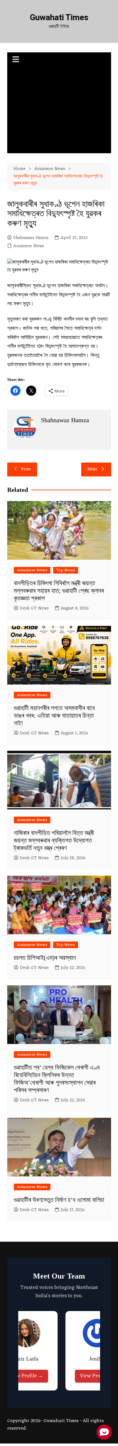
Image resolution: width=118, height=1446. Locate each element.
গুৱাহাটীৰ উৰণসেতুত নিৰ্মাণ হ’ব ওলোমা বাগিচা (59, 1199)
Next (92, 469)
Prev (26, 469)
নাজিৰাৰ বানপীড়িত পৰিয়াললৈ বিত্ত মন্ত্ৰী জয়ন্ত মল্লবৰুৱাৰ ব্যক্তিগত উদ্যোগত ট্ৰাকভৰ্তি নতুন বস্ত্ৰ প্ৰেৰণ (54, 840)
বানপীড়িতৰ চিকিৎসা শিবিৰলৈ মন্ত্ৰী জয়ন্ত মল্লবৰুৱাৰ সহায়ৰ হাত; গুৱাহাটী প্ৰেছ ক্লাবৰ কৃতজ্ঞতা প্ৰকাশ (59, 591)
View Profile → (26, 1376)
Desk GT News (34, 608)
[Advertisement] (59, 110)
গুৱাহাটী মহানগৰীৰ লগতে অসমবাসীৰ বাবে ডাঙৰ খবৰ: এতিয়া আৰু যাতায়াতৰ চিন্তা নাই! (54, 715)
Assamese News (28, 246)
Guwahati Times (59, 17)
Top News (65, 570)
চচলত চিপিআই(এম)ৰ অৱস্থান (45, 957)
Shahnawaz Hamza (30, 238)
